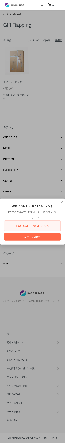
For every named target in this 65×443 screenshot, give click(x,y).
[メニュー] (60, 5)
